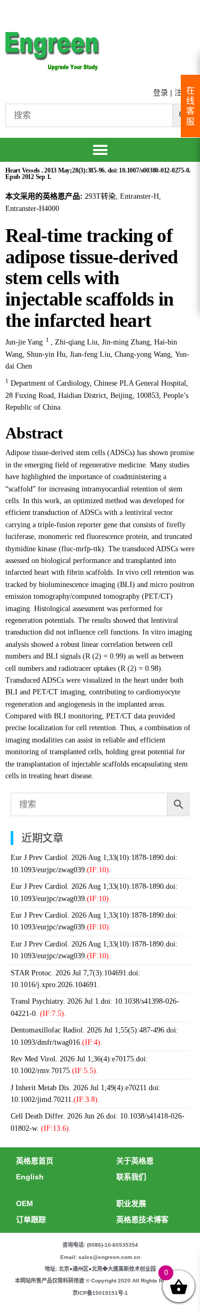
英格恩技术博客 (142, 1219)
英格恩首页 (34, 1160)
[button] (100, 150)
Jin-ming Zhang (126, 342)
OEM (24, 1203)
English (30, 1176)
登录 (160, 92)
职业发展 (131, 1203)
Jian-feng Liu (90, 354)
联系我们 (131, 1176)
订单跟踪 (31, 1219)
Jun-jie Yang (24, 342)
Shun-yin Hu (46, 354)
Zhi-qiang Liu (76, 342)
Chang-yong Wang (143, 354)
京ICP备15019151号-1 (100, 1293)
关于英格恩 (135, 1160)
